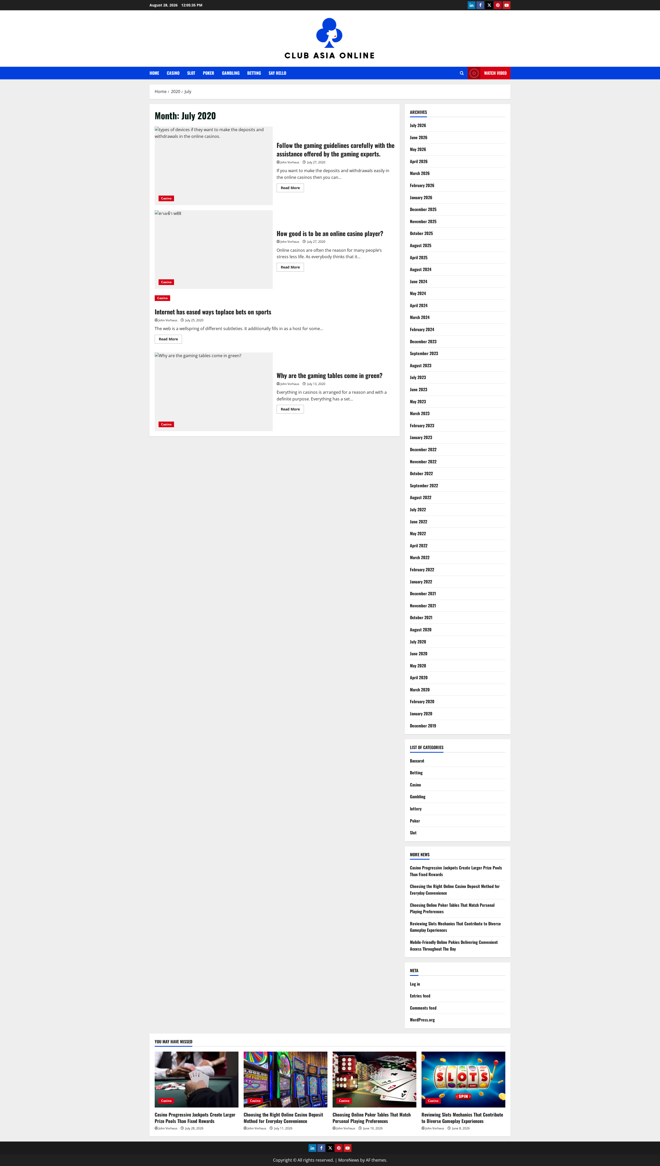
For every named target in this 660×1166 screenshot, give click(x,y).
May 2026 (418, 149)
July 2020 (418, 642)
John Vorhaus (289, 162)
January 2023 (421, 437)
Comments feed (423, 1008)
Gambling (231, 73)
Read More (292, 188)
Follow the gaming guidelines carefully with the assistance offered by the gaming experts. (214, 166)
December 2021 (423, 593)
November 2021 (423, 605)
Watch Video (495, 73)
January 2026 (421, 197)
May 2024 (418, 293)
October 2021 (421, 617)
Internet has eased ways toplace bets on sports (213, 311)
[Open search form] (462, 73)
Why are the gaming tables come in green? (214, 392)
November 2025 (423, 221)
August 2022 (420, 497)
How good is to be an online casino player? (214, 249)
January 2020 (421, 713)
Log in (415, 984)
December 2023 (423, 341)
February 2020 (422, 701)
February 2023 (422, 425)
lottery (416, 809)
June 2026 (418, 137)
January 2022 (421, 581)
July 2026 (418, 125)
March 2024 (420, 317)
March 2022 (420, 557)
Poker (208, 73)
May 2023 (418, 401)
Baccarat (417, 761)
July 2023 (418, 377)
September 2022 (424, 485)
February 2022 (422, 569)
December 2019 (423, 726)
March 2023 (420, 413)
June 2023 (418, 389)
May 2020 (418, 665)
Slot (191, 73)
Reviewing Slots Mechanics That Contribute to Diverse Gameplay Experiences (462, 1117)
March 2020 (420, 689)
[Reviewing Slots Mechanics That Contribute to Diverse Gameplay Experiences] (463, 1080)
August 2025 (420, 245)
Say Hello (277, 73)
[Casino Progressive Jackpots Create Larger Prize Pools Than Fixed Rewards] (196, 1080)
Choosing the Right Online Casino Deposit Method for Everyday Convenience (283, 1117)
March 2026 (420, 173)
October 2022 (421, 473)
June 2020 (418, 653)
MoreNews (348, 1160)
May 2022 (418, 533)
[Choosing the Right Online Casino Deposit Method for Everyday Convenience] (285, 1080)
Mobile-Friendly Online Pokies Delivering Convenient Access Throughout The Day (454, 945)
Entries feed (420, 996)
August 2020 (421, 629)
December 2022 (423, 449)
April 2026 (419, 161)
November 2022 (423, 461)
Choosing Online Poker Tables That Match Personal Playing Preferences (372, 1117)
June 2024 (418, 281)
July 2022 (418, 509)
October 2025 (421, 233)
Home (154, 73)
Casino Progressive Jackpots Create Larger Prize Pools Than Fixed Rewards (195, 1117)
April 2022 (418, 545)
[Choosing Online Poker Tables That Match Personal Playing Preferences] (374, 1080)
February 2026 (422, 185)
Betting (254, 73)
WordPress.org (422, 1020)
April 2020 (419, 677)
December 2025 (423, 209)
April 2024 (418, 305)
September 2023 (424, 353)
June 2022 (418, 521)
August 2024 (420, 269)
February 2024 (422, 329)
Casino (173, 73)
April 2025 (418, 257)
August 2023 (420, 365)
